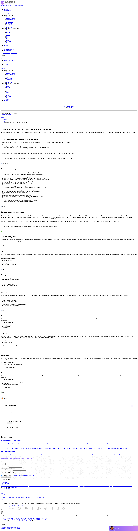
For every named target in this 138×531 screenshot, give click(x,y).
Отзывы (28, 519)
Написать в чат (12, 520)
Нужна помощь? (7, 10)
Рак (7, 38)
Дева (7, 33)
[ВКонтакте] (1, 398)
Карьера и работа (10, 18)
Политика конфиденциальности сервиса (10, 528)
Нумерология (9, 22)
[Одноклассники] (2, 398)
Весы (7, 31)
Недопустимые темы (16, 519)
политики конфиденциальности (28, 475)
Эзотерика (7, 124)
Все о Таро (9, 27)
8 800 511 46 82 (4, 116)
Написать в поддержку (6, 114)
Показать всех (14, 487)
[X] (4, 398)
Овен (7, 37)
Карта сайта (3, 529)
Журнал (11, 5)
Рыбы (7, 40)
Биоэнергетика (10, 26)
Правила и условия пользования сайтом (10, 527)
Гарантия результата (5, 519)
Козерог (8, 35)
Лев (7, 36)
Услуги (7, 5)
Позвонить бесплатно (6, 476)
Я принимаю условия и (19, 475)
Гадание (3, 124)
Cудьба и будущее (10, 19)
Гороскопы (6, 45)
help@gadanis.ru (23, 506)
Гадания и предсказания (9, 47)
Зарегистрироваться (9, 13)
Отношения (9, 16)
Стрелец (8, 42)
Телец (7, 44)
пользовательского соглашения (17, 475)
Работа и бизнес (7, 50)
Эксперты (3, 5)
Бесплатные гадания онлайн (10, 53)
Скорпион (8, 41)
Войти (2, 13)
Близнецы (8, 29)
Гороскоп (16, 5)
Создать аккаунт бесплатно (41, 518)
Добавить (9, 422)
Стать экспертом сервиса (36, 519)
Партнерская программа (28, 518)
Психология (9, 23)
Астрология (9, 24)
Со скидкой (6, 51)
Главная (2, 518)
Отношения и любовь (8, 49)
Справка (3, 117)
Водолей (8, 32)
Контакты (20, 5)
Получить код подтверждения (7, 468)
